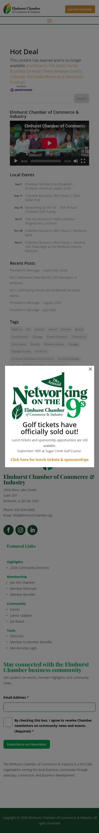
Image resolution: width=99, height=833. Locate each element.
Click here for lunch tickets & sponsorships (50, 459)
